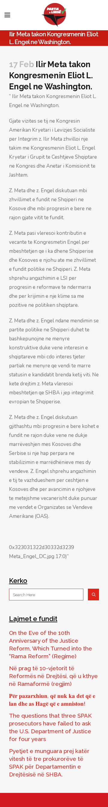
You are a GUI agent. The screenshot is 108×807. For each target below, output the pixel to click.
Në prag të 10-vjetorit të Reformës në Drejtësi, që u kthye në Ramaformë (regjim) (53, 676)
